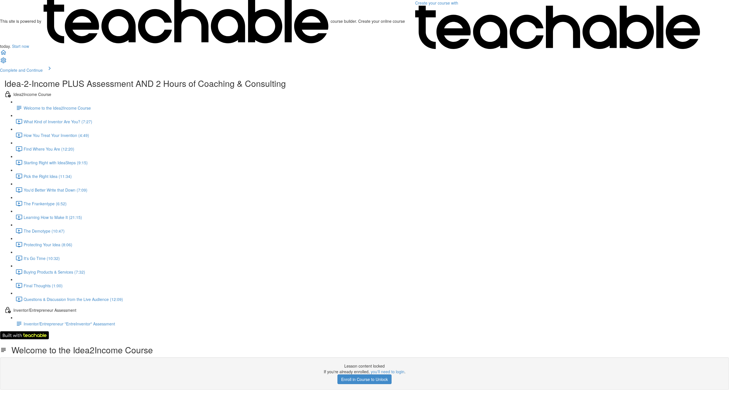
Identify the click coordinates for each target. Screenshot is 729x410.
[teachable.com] (185, 21)
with (437, 3)
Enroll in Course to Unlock (364, 379)
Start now (20, 46)
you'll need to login (387, 371)
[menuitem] (3, 62)
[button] (3, 54)
